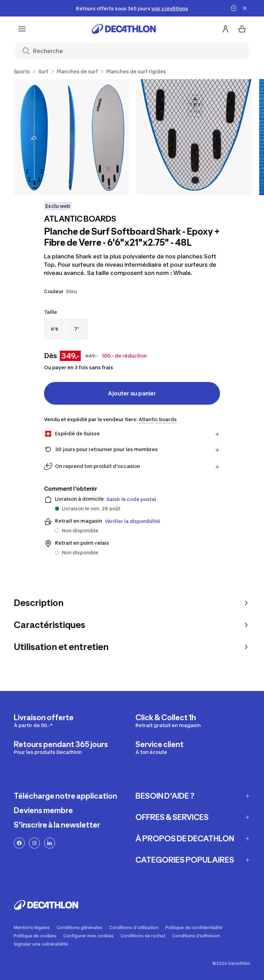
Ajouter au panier (132, 393)
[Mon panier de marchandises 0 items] (242, 29)
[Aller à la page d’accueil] (123, 29)
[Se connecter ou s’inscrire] (225, 29)
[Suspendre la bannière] (233, 8)
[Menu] (22, 29)
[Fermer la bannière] (244, 8)
